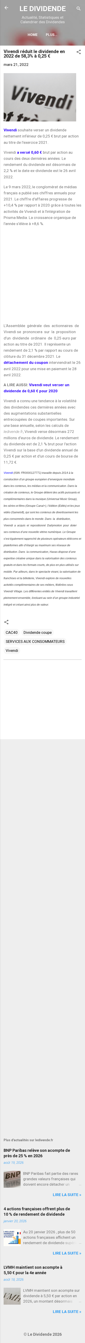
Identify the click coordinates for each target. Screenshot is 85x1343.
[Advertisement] (42, 275)
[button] (78, 52)
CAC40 (12, 632)
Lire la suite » (67, 1194)
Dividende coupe (38, 632)
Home (33, 35)
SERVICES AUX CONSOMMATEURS (35, 641)
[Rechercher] (78, 9)
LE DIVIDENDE (42, 8)
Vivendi (8, 472)
